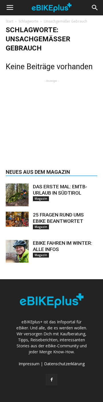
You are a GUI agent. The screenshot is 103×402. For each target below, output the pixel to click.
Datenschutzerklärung (64, 363)
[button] (95, 7)
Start (9, 21)
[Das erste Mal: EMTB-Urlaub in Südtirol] (17, 194)
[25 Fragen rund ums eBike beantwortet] (17, 219)
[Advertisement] (51, 119)
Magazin (41, 199)
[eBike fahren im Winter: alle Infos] (17, 251)
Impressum (29, 363)
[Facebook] (51, 379)
